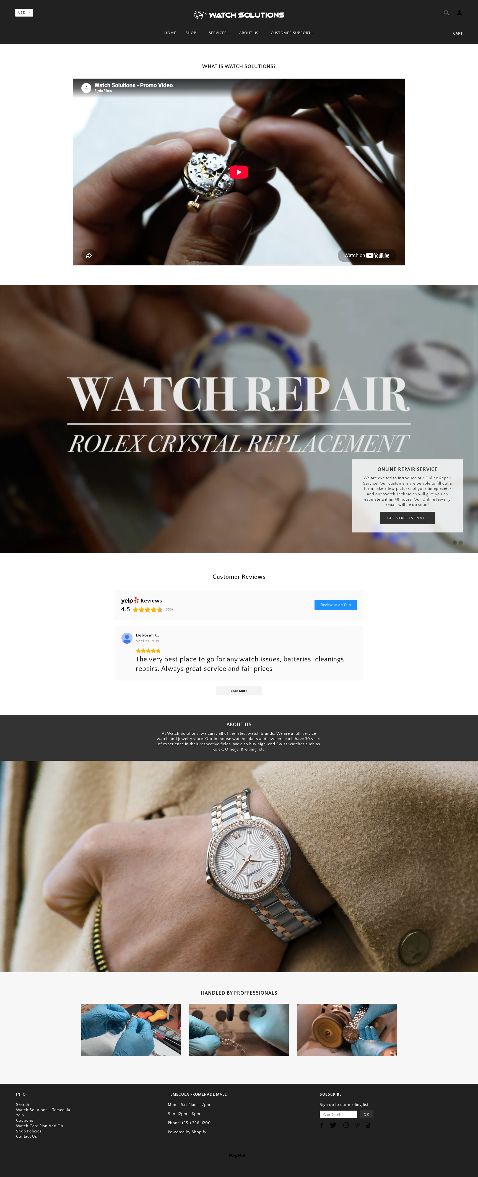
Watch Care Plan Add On (39, 1126)
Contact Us (26, 1136)
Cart (458, 33)
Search (22, 1105)
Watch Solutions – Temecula (43, 1110)
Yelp (20, 1115)
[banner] (239, 14)
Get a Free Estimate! (407, 518)
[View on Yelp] (127, 638)
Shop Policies (28, 1131)
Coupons (24, 1120)
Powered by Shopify (187, 1132)
